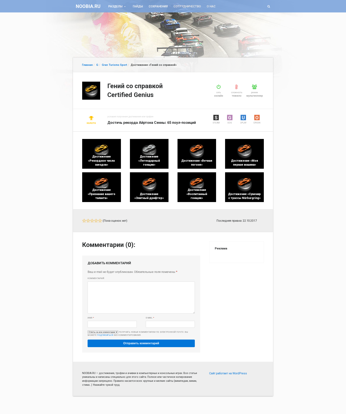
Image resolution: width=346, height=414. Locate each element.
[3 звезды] (92, 221)
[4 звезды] (96, 221)
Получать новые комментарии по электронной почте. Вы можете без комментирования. (138, 333)
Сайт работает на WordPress (228, 373)
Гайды (138, 6)
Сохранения (158, 6)
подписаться (105, 335)
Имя (91, 318)
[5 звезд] (100, 221)
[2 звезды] (88, 221)
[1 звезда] (84, 221)
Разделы (115, 6)
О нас (211, 6)
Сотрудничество (187, 6)
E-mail (150, 318)
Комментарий (96, 278)
